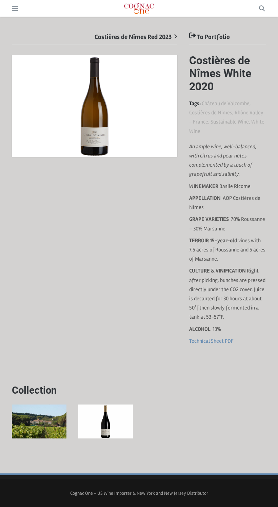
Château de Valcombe (226, 103)
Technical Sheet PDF (211, 341)
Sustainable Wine (230, 121)
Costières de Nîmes (210, 112)
